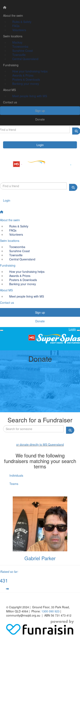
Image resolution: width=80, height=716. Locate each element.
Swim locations (12, 36)
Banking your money (25, 84)
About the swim (13, 15)
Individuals (16, 475)
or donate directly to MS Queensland (40, 444)
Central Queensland (25, 59)
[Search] (73, 187)
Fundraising (10, 65)
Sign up (40, 111)
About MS (9, 90)
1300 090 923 (50, 611)
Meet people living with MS (29, 96)
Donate (40, 119)
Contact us (10, 102)
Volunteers (19, 30)
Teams (13, 484)
